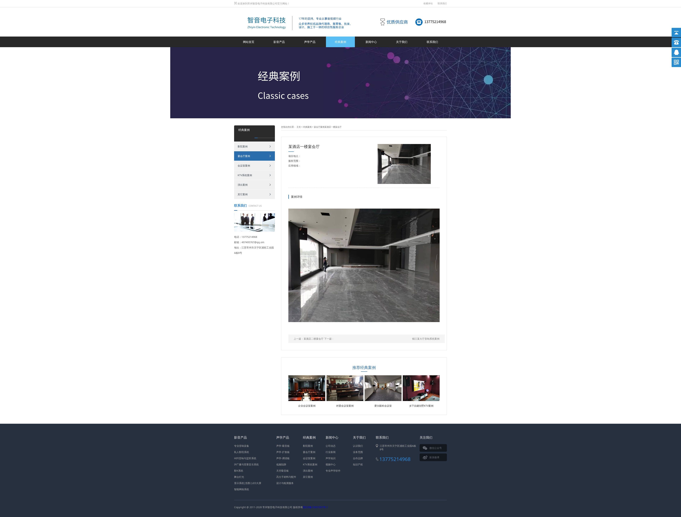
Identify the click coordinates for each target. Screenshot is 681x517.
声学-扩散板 (283, 452)
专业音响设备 (241, 445)
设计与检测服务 (285, 483)
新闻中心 (371, 42)
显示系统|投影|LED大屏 (247, 483)
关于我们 (401, 42)
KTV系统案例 (245, 175)
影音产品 (279, 42)
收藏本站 (428, 3)
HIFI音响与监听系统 (245, 458)
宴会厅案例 (244, 156)
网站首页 (248, 42)
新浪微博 (434, 457)
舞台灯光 (239, 477)
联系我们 (442, 3)
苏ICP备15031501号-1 (315, 507)
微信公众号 (435, 448)
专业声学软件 (333, 470)
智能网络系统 (241, 489)
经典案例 (340, 42)
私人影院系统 (241, 452)
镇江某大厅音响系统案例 (425, 338)
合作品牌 (358, 458)
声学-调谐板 (283, 458)
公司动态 (331, 445)
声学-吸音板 (283, 445)
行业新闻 (331, 452)
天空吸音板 (282, 470)
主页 (299, 126)
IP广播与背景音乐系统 (246, 464)
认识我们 (358, 445)
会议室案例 (244, 165)
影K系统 (238, 470)
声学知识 (331, 458)
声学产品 (309, 42)
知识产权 (358, 464)
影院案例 (243, 146)
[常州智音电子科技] (296, 11)
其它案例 (243, 194)
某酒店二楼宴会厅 (313, 338)
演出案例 (243, 184)
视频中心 (331, 464)
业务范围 (358, 452)
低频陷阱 (281, 464)
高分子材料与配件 (286, 477)
